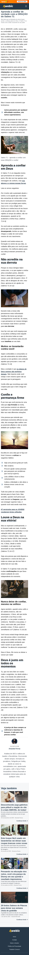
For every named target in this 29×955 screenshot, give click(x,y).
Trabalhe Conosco (14, 949)
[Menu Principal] (26, 6)
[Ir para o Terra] (5, 1)
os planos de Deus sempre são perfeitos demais (14, 371)
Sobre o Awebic (14, 943)
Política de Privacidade (14, 946)
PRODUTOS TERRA (22, 1)
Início (14, 936)
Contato (14, 940)
